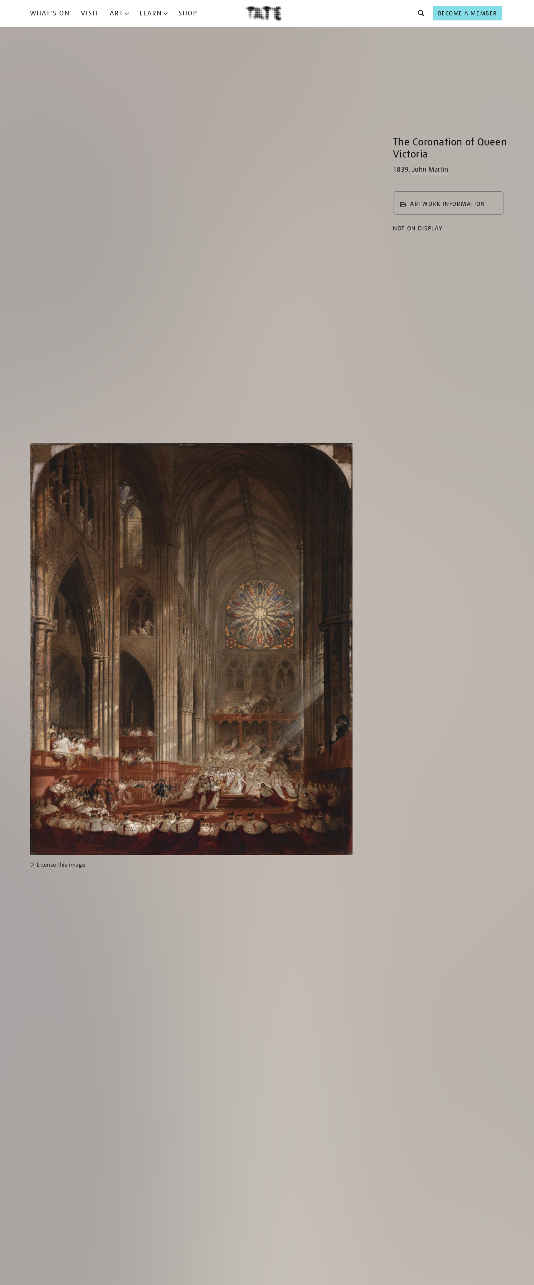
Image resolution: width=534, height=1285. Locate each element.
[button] (419, 13)
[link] (58, 864)
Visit (90, 13)
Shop (188, 13)
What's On (50, 13)
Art (116, 13)
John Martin (430, 169)
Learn (151, 13)
